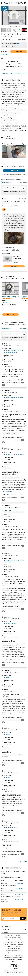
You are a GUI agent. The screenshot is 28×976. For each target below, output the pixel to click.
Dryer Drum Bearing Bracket (17, 257)
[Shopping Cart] (24, 3)
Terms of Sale (19, 972)
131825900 (14, 352)
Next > (25, 328)
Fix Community (6, 932)
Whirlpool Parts (17, 946)
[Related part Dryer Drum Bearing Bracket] (7, 260)
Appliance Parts (18, 955)
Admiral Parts (10, 935)
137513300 (7, 623)
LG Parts (14, 942)
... (14, 434)
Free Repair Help (6, 926)
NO (17, 250)
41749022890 (19, 889)
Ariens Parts (17, 935)
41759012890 (19, 894)
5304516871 (7, 562)
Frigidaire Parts (10, 939)
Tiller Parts (14, 961)
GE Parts (18, 939)
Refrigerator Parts (10, 952)
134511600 (14, 350)
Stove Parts (6, 953)
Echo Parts (20, 937)
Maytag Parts (21, 942)
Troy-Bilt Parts (9, 946)
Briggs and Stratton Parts (10, 937)
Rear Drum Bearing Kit (10, 297)
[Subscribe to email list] (23, 918)
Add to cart (19, 51)
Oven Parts (13, 953)
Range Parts (20, 953)
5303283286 (7, 352)
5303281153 (14, 397)
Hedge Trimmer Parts (10, 959)
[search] (19, 3)
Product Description (7, 73)
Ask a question (14, 171)
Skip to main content (14, 14)
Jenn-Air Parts (18, 941)
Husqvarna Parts (9, 941)
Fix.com (4, 924)
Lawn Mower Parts (8, 957)
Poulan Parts (20, 944)
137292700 (7, 350)
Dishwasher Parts (10, 950)
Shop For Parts (6, 929)
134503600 (7, 397)
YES (14, 250)
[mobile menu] (7, 3)
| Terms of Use (9, 972)
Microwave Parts (9, 955)
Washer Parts (18, 950)
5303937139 (20, 350)
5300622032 (14, 512)
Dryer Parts (18, 952)
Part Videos (18, 73)
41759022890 (19, 899)
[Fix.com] (3, 3)
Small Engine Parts (18, 957)
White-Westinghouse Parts (13, 948)
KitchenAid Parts (7, 942)
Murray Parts (13, 944)
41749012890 (19, 883)
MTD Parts (6, 944)
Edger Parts (19, 959)
